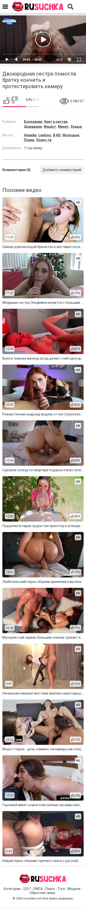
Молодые (71, 135)
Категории (12, 889)
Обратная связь (42, 893)
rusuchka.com (32, 898)
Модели (74, 889)
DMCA (38, 889)
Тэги (61, 889)
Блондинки (33, 122)
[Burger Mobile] (5, 6)
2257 (27, 889)
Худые (76, 126)
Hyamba (30, 135)
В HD (57, 135)
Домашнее (33, 126)
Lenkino (44, 135)
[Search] (70, 6)
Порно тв (43, 140)
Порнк (29, 140)
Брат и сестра (55, 122)
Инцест (50, 126)
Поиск (50, 889)
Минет (63, 126)
